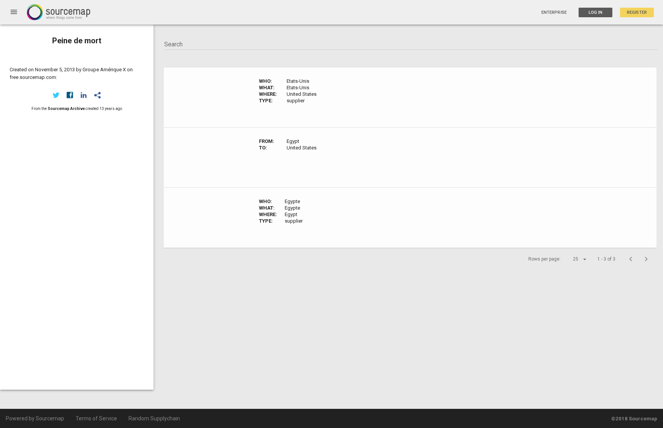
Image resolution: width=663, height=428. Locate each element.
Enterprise (554, 12)
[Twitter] (56, 95)
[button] (573, 259)
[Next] (646, 259)
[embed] (97, 95)
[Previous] (630, 259)
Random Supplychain (154, 418)
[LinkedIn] (83, 95)
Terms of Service (96, 418)
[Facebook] (70, 95)
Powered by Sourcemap (35, 418)
